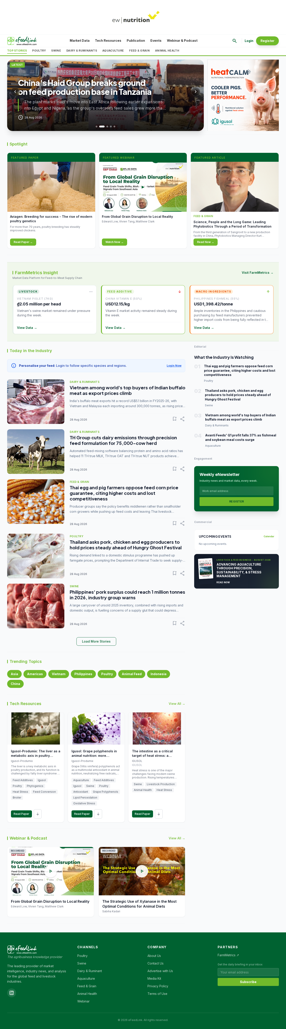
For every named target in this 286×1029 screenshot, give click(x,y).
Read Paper (21, 813)
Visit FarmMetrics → (257, 272)
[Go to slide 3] (107, 126)
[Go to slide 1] (96, 126)
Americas (35, 674)
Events (156, 40)
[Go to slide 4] (111, 126)
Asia (14, 674)
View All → (177, 703)
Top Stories (17, 50)
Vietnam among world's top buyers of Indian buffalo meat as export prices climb (127, 390)
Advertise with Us (160, 971)
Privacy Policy (157, 986)
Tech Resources (108, 40)
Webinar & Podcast (182, 40)
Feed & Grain (139, 50)
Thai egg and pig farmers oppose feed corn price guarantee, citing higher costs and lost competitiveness (124, 493)
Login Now (174, 365)
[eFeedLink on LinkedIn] (11, 992)
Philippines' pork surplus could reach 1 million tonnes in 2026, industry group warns (127, 594)
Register (267, 41)
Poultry (39, 50)
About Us (154, 956)
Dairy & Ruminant (89, 971)
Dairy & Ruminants (81, 50)
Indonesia (158, 674)
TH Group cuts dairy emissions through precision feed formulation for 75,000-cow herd (123, 440)
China (15, 684)
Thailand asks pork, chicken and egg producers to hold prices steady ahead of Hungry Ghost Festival (126, 544)
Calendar (269, 536)
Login (249, 41)
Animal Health (167, 50)
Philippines (83, 674)
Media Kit (154, 978)
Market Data (80, 40)
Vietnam (58, 674)
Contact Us (155, 963)
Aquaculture (113, 50)
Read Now (223, 582)
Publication (136, 40)
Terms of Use (157, 994)
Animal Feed (132, 674)
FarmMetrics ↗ (228, 955)
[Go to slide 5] (114, 126)
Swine (56, 50)
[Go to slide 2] (102, 126)
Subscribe (248, 982)
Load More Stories (96, 641)
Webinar (83, 1001)
